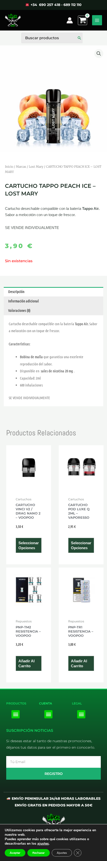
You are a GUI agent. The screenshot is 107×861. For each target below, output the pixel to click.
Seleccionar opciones (28, 545)
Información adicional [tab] (23, 301)
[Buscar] (79, 38)
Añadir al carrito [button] (26, 663)
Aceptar (15, 853)
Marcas (21, 166)
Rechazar (38, 853)
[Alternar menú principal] (97, 20)
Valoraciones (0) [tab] (19, 310)
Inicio (9, 166)
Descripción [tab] (16, 291)
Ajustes (62, 853)
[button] (98, 53)
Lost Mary (36, 166)
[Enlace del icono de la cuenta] (69, 20)
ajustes (43, 843)
